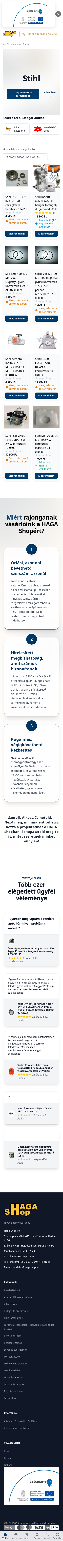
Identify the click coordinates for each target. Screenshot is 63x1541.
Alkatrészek (10, 1304)
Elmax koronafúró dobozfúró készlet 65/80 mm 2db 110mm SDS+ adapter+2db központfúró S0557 (35, 1151)
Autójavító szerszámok (16, 1311)
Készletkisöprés (13, 1290)
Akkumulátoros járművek (18, 1297)
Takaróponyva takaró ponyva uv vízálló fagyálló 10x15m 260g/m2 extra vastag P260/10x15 (31, 951)
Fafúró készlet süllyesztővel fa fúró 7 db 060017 (34, 1110)
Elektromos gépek (14, 1317)
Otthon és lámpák (14, 1384)
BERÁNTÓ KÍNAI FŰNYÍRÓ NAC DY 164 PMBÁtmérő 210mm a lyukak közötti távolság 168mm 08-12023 (35, 1008)
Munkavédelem (12, 1370)
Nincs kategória (13, 1377)
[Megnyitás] (28, 14)
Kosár (7, 1451)
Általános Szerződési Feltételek (21, 1421)
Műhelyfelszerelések (15, 1363)
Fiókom (8, 1465)
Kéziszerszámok (13, 1342)
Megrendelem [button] (17, 233)
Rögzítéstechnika (13, 1391)
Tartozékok (10, 1398)
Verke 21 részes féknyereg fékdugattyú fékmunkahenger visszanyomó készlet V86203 (35, 1067)
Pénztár (8, 1458)
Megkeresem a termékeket (23, 94)
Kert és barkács (12, 1335)
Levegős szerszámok (15, 1349)
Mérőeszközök (12, 1356)
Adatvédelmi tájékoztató (17, 1428)
